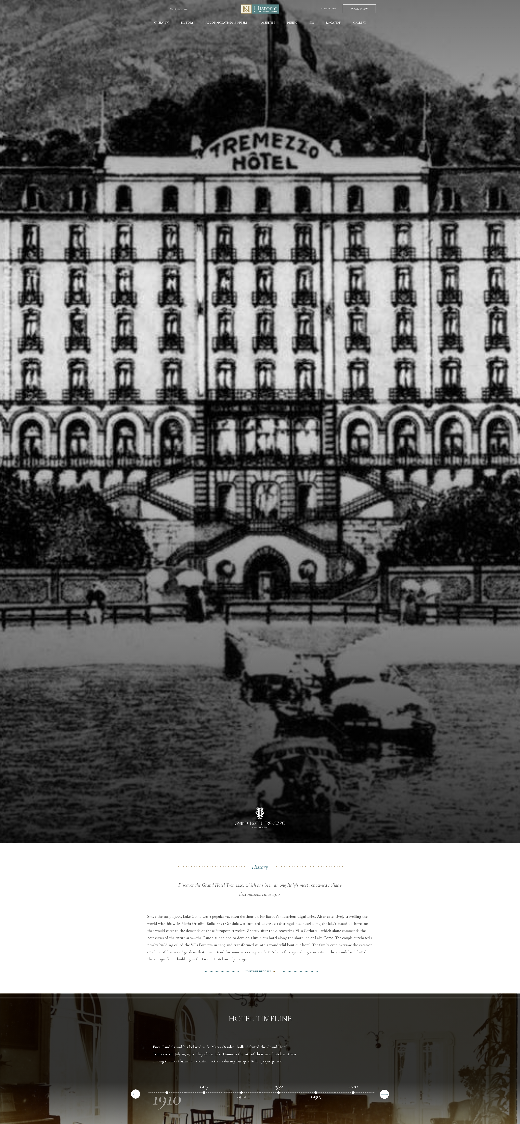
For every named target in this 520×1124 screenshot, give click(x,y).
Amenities (267, 22)
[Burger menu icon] (146, 9)
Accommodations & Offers (226, 22)
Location (333, 22)
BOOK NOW (359, 9)
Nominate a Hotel (179, 9)
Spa (311, 22)
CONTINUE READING (258, 971)
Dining (292, 22)
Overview (161, 22)
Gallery (359, 22)
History (187, 22)
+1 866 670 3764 (328, 9)
